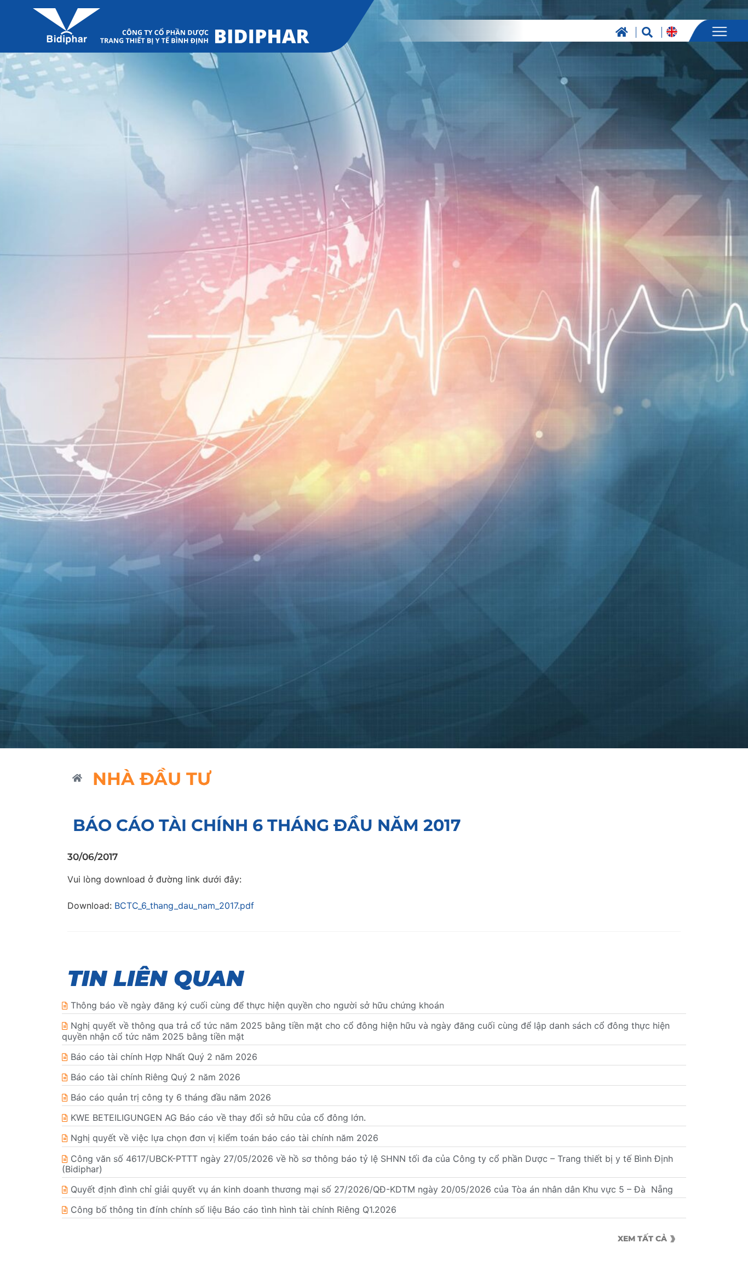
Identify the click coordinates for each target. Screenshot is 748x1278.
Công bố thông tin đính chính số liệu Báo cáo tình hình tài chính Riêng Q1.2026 (233, 1209)
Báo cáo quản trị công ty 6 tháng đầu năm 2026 (171, 1097)
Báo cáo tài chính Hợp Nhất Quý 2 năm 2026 (164, 1056)
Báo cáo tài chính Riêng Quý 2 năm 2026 (155, 1076)
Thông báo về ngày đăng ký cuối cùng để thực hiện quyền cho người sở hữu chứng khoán (257, 1005)
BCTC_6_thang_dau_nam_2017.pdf (184, 905)
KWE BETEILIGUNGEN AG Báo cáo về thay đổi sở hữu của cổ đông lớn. (218, 1117)
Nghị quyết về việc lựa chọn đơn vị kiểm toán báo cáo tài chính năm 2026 (224, 1137)
